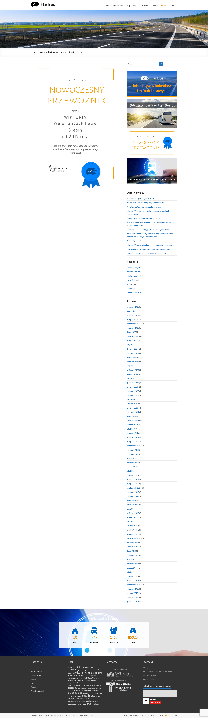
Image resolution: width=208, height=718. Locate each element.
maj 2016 (130, 559)
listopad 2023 (132, 387)
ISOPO (74, 673)
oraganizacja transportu (83, 688)
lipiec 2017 (131, 500)
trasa (85, 695)
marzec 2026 (132, 311)
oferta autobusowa (90, 683)
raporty (86, 693)
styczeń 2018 (132, 475)
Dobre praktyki (133, 267)
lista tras (80, 680)
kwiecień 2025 (133, 336)
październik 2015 (134, 584)
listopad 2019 (132, 408)
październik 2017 (134, 488)
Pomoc (136, 5)
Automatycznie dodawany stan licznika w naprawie (148, 241)
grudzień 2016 (133, 530)
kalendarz (84, 672)
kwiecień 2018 (133, 462)
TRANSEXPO (72, 696)
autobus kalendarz (88, 667)
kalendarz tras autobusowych (85, 674)
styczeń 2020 (132, 403)
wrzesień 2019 (133, 412)
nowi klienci (78, 683)
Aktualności (118, 5)
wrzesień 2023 (133, 391)
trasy (92, 695)
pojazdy (77, 690)
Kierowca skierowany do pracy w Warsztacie (145, 202)
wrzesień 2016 (133, 542)
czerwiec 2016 (133, 555)
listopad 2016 (132, 534)
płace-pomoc (75, 692)
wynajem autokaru (85, 701)
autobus (79, 667)
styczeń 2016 (132, 576)
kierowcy (88, 677)
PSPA (96, 690)
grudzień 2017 (133, 479)
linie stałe (72, 680)
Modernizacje (132, 276)
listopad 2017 (132, 483)
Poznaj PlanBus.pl (134, 293)
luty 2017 (131, 521)
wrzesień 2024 (133, 353)
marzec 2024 (132, 374)
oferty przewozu (74, 685)
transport (79, 696)
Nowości (130, 280)
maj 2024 (130, 366)
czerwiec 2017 (133, 504)
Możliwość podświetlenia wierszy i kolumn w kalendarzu (150, 245)
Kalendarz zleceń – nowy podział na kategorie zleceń (148, 229)
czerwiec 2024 (133, 361)
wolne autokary (93, 698)
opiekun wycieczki (87, 685)
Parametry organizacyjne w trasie (140, 198)
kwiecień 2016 (133, 563)
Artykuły (145, 5)
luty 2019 (131, 429)
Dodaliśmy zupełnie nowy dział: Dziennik (143, 218)
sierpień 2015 (132, 593)
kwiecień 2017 (133, 513)
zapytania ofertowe (76, 704)
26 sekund (71, 667)
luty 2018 (131, 471)
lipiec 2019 (131, 416)
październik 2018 (134, 446)
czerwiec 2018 (133, 454)
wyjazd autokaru (73, 701)
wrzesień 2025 (133, 328)
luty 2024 (131, 378)
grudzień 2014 (133, 601)
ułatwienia (84, 698)
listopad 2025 (132, 319)
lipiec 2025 (131, 332)
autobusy (73, 669)
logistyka (86, 680)
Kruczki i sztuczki (134, 271)
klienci (97, 678)
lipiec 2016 (131, 551)
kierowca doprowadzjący (75, 678)
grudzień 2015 (133, 580)
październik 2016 (134, 538)
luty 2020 (131, 399)
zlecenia (90, 703)
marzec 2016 (132, 568)
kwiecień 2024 (133, 370)
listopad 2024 (132, 349)
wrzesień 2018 (133, 450)
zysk (97, 704)
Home (107, 5)
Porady (130, 288)
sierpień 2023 (132, 395)
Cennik (155, 5)
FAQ (128, 5)
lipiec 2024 (131, 357)
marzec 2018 (132, 467)
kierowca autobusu (92, 675)
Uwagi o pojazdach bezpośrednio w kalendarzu (146, 253)
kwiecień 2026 (133, 307)
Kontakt (173, 5)
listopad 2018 (132, 441)
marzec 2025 (132, 340)
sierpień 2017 (132, 496)
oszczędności (94, 688)
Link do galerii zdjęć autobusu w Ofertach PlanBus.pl (148, 249)
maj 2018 (130, 458)
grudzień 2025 (133, 315)
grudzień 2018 (133, 437)
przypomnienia (88, 690)
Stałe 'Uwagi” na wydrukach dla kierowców (144, 207)
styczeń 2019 (132, 433)
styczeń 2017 (132, 525)
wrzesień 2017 (133, 492)
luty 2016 (131, 572)
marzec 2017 (132, 517)
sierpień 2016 (132, 547)
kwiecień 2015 (133, 597)
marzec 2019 (132, 424)
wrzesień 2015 (133, 589)
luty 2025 (131, 344)
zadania (95, 701)
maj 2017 (130, 509)
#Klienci (164, 5)
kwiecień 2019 (133, 420)
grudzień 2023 (133, 382)
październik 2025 (134, 323)
